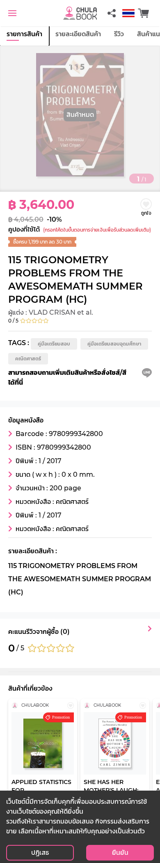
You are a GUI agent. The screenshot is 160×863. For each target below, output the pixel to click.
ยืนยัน (120, 852)
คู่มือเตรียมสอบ (54, 344)
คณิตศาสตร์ (28, 358)
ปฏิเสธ (40, 852)
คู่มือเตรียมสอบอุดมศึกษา (114, 344)
